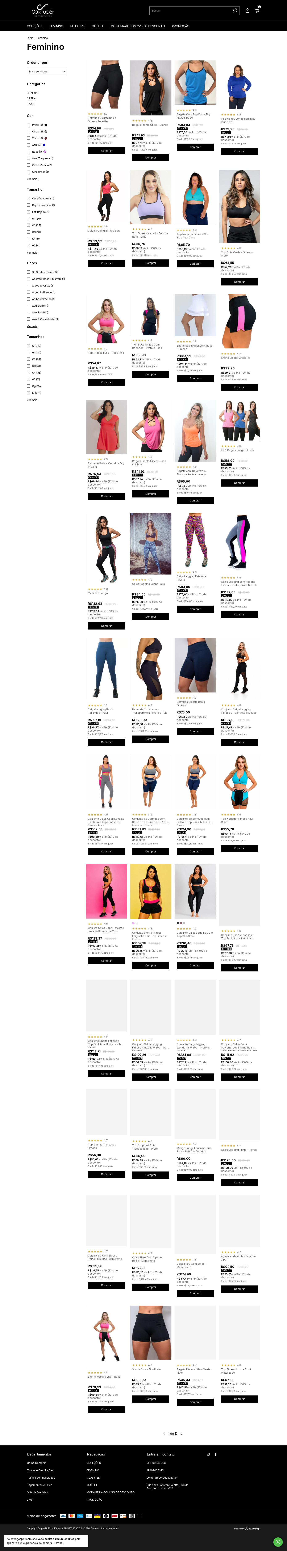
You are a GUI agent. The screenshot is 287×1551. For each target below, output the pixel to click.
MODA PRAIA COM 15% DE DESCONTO (138, 26)
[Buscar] (235, 10)
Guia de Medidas (37, 1492)
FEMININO (56, 26)
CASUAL (32, 98)
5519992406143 (157, 1463)
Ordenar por (37, 62)
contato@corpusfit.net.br (162, 1477)
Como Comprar (36, 1463)
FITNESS (32, 93)
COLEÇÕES (34, 26)
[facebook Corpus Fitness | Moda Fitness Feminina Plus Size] (215, 1454)
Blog (30, 1499)
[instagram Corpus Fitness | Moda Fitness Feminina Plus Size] (208, 1454)
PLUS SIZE (77, 26)
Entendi (58, 1542)
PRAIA (30, 103)
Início (30, 37)
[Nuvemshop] (247, 1529)
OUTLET (98, 26)
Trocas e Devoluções (40, 1470)
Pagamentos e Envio (39, 1485)
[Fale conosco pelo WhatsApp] (278, 1542)
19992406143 (155, 1470)
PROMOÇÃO (180, 26)
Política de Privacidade (41, 1477)
